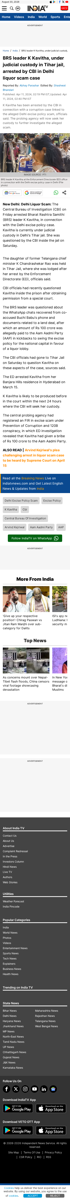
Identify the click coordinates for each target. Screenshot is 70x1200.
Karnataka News (13, 1067)
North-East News (13, 1036)
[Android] (54, 2)
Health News (10, 974)
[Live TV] (64, 8)
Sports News (10, 953)
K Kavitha (11, 509)
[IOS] (50, 2)
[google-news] (53, 1089)
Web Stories (10, 882)
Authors (7, 877)
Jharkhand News (13, 1026)
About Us (8, 840)
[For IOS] (51, 1130)
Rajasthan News (45, 1015)
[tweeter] (16, 1089)
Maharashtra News (46, 1010)
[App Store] (51, 1108)
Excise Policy (52, 500)
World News (10, 932)
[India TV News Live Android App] (18, 1108)
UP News (8, 1046)
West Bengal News (46, 1026)
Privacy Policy (53, 1152)
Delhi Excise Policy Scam (21, 500)
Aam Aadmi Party (41, 527)
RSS (48, 1157)
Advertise (8, 846)
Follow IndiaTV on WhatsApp (32, 538)
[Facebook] (6, 1089)
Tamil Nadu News (13, 1041)
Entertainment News (15, 948)
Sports (55, 17)
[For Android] (18, 1130)
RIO (39, 1157)
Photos (7, 937)
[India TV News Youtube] (67, 2)
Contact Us (9, 835)
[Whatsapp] (56, 192)
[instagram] (25, 1089)
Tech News (9, 958)
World (42, 17)
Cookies (9, 1187)
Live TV (7, 871)
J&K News (9, 1062)
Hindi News (10, 866)
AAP (61, 527)
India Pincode (11, 906)
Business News (12, 968)
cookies (13, 1195)
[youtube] (34, 1089)
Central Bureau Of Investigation (25, 518)
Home (6, 17)
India (31, 17)
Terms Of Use (32, 1152)
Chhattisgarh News (14, 1052)
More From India (35, 579)
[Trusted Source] (33, 193)
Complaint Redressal (15, 851)
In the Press (10, 856)
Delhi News (9, 1015)
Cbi (25, 509)
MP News (8, 1031)
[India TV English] (37, 8)
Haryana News (12, 1021)
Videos (19, 17)
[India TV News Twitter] (63, 2)
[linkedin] (44, 1089)
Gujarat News (11, 1057)
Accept (33, 1195)
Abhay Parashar (30, 85)
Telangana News (45, 1021)
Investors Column (13, 861)
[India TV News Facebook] (59, 2)
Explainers (9, 963)
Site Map (13, 1152)
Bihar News (10, 1010)
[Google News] (12, 193)
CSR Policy (25, 1157)
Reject (55, 1195)
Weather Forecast (13, 901)
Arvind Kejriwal (14, 527)
